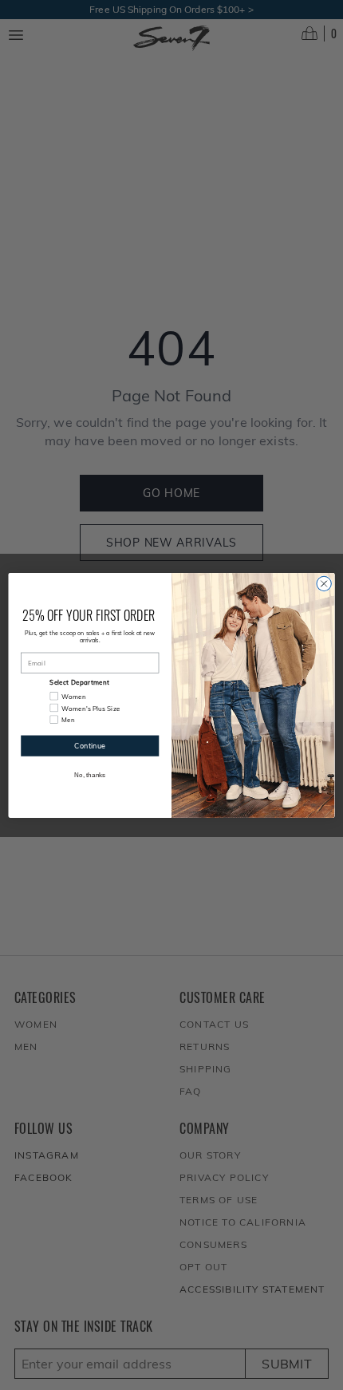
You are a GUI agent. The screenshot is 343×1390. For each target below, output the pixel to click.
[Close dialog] (324, 583)
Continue (89, 745)
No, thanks (90, 774)
